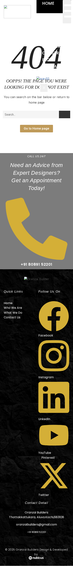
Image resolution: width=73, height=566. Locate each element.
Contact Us (55, 66)
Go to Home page (36, 128)
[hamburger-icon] (67, 11)
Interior (51, 46)
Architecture (57, 27)
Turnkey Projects (48, 36)
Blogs (48, 60)
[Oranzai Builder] (36, 279)
